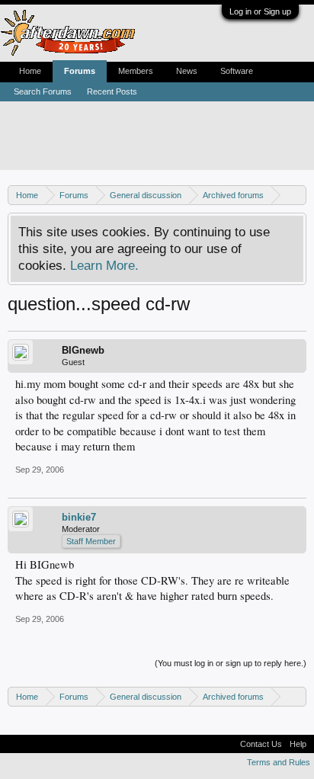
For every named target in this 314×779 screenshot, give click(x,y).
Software (236, 70)
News (186, 70)
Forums (79, 70)
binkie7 (79, 517)
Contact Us (261, 744)
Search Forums (43, 91)
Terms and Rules (278, 762)
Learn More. (104, 265)
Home (30, 70)
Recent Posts (112, 91)
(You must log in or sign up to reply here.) (230, 663)
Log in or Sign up (260, 11)
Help (298, 744)
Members (135, 70)
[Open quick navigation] (297, 195)
